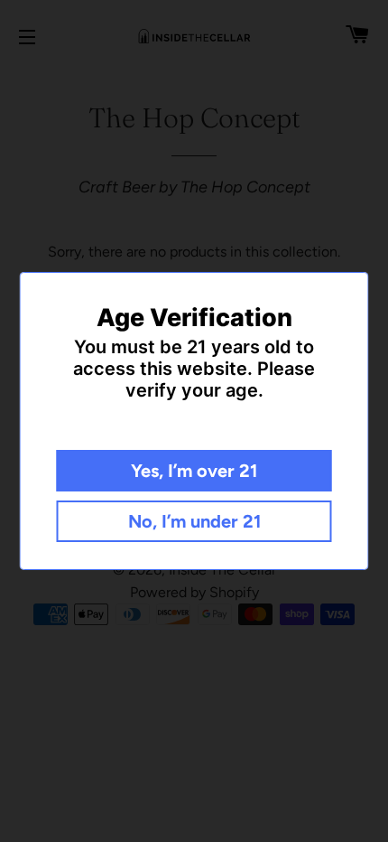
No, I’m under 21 (194, 521)
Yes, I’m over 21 (194, 471)
